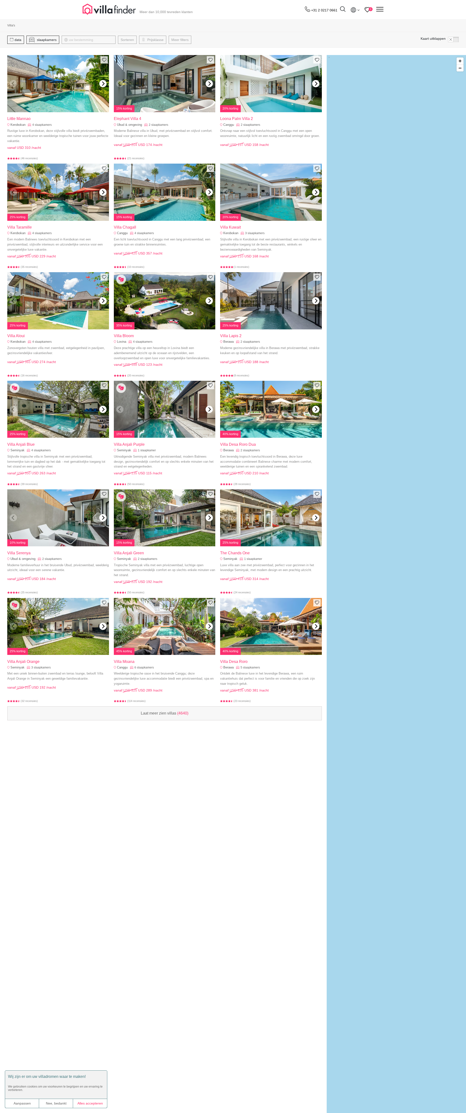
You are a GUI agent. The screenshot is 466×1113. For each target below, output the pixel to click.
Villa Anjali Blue (21, 444)
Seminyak (17, 450)
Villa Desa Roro (234, 662)
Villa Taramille (19, 227)
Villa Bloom (124, 336)
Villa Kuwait (230, 227)
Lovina (121, 341)
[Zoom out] (460, 68)
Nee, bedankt (56, 1103)
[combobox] (91, 40)
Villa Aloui (16, 336)
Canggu (228, 125)
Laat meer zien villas (164, 713)
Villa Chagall (125, 227)
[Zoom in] (460, 60)
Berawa (228, 341)
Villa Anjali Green (129, 553)
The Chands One (235, 553)
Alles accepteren (90, 1103)
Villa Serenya (19, 553)
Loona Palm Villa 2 (236, 119)
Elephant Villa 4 (127, 119)
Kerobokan (17, 125)
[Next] (103, 83)
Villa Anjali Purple (129, 444)
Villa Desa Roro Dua (238, 444)
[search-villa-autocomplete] (342, 9)
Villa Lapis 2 (230, 336)
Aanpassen (22, 1103)
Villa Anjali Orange (23, 662)
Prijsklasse (155, 40)
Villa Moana (124, 662)
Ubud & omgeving (129, 125)
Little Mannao (19, 119)
